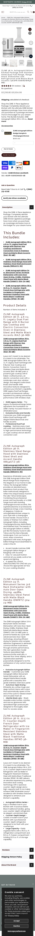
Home (3, 17)
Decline (16, 926)
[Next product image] (31, 43)
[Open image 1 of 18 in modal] (31, 56)
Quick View (8, 133)
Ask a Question (8, 185)
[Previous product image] (4, 43)
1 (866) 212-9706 (22, 6)
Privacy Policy (13, 915)
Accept (17, 921)
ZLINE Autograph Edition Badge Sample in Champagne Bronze (22, 133)
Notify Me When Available (14, 198)
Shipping (5, 99)
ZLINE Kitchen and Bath (18, 173)
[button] (4, 12)
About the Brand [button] (8, 865)
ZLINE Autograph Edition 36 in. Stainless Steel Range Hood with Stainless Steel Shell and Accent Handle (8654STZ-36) (17, 262)
